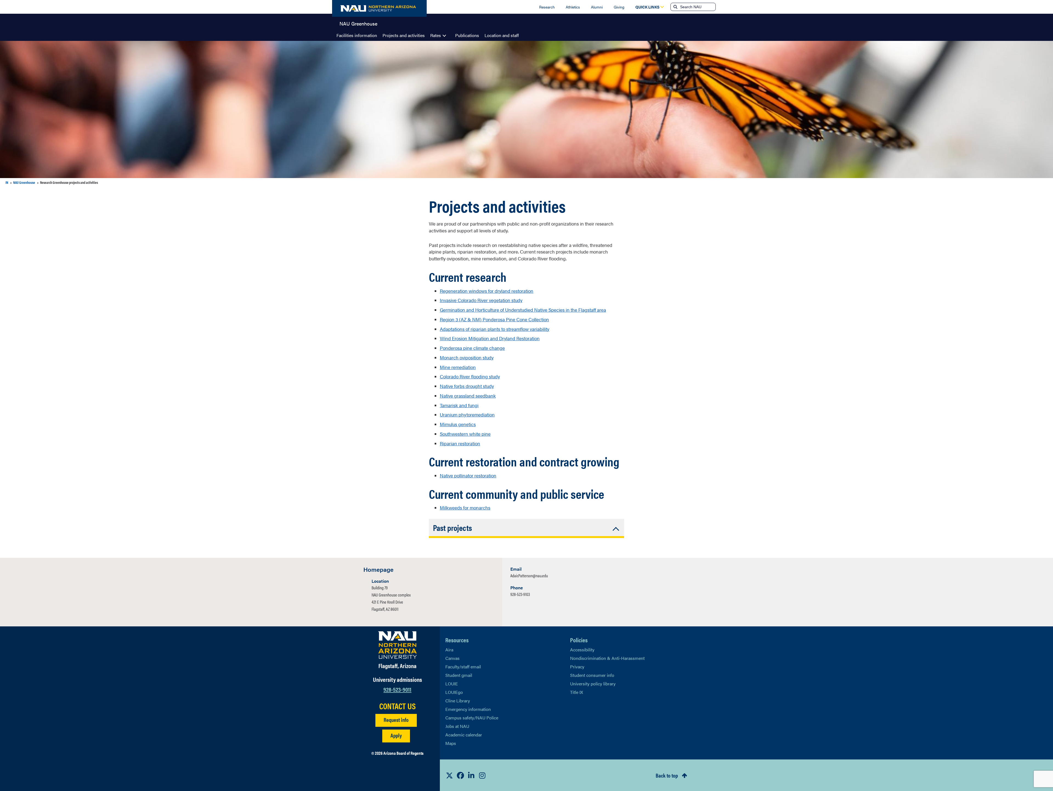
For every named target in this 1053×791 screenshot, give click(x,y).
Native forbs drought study (467, 386)
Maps (450, 743)
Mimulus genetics (458, 424)
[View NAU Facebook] (460, 775)
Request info (396, 720)
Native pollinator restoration (468, 475)
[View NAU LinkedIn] (471, 775)
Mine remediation (458, 367)
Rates (435, 35)
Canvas (452, 658)
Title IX (576, 692)
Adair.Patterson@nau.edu (529, 575)
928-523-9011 (397, 689)
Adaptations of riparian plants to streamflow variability (494, 329)
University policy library (593, 683)
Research (547, 7)
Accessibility (582, 649)
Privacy (577, 666)
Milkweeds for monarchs (465, 507)
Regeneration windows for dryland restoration (486, 291)
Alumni (597, 7)
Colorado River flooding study (470, 376)
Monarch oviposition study (467, 357)
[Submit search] (675, 7)
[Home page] (379, 8)
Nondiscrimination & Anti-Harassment (607, 658)
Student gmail (458, 675)
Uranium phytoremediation (467, 414)
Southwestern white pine (465, 433)
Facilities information (356, 35)
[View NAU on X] (449, 775)
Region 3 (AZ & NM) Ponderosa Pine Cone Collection (494, 319)
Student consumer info (592, 675)
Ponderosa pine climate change (472, 348)
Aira (449, 649)
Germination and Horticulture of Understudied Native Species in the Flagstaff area (523, 309)
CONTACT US (397, 706)
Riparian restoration (460, 443)
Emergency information (468, 709)
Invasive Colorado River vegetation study (481, 300)
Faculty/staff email (463, 666)
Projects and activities (404, 35)
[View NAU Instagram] (482, 775)
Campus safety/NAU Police (471, 717)
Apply (396, 735)
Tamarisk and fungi (459, 405)
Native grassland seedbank (468, 395)
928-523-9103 (520, 594)
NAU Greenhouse (358, 23)
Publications (467, 35)
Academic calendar (463, 734)
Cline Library (457, 700)
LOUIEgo (454, 692)
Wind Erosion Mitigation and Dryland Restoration (490, 338)
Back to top (667, 775)
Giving (619, 7)
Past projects (452, 527)
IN (6, 182)
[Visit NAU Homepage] (397, 645)
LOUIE (451, 683)
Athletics (573, 7)
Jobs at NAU (457, 726)
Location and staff (502, 35)
